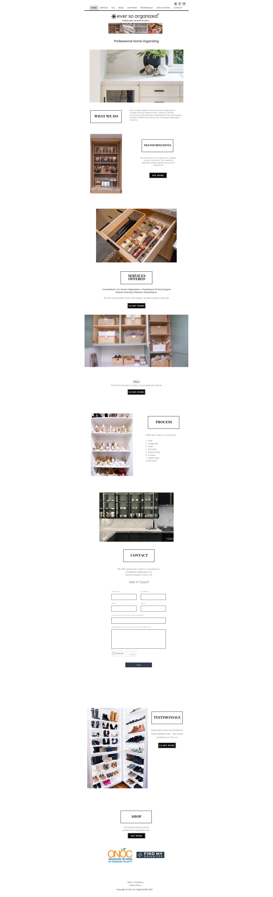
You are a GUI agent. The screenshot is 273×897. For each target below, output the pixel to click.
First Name (115, 591)
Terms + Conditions (135, 882)
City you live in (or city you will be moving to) (127, 615)
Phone (143, 603)
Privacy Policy (135, 885)
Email (113, 603)
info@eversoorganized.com (139, 572)
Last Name (145, 591)
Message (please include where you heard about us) (131, 627)
